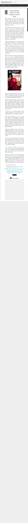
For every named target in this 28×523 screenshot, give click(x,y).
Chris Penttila (20, 166)
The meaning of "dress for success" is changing (14, 147)
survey (16, 172)
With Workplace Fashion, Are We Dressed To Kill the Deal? (14, 13)
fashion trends (16, 170)
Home (9, 5)
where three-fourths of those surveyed (14, 46)
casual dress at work (12, 168)
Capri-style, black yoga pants (13, 156)
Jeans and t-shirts (9, 56)
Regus (12, 172)
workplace (20, 172)
